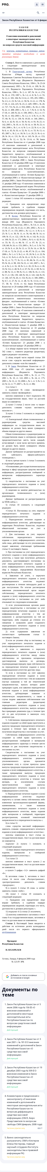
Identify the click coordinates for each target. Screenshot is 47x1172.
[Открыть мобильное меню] (42, 4)
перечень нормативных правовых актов (25, 51)
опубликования (9, 932)
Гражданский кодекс (22, 71)
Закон (13, 366)
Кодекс (15, 216)
